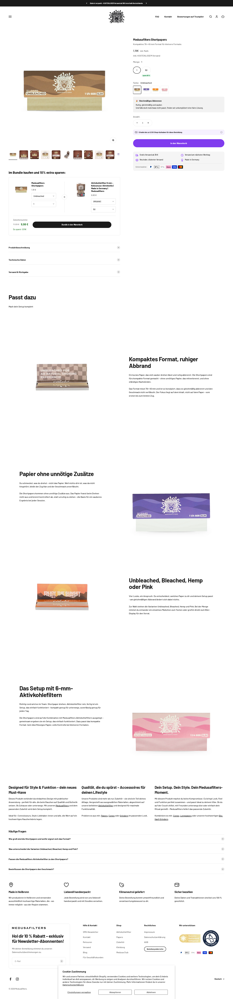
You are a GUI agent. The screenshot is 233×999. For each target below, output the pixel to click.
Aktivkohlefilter (123, 932)
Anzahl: (136, 116)
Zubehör (120, 942)
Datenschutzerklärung (73, 984)
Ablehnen (151, 992)
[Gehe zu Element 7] (77, 155)
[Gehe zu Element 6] (67, 155)
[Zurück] (86, 3)
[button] (221, 132)
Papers (119, 937)
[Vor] (146, 3)
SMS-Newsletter (90, 932)
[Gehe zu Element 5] (56, 155)
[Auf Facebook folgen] (10, 979)
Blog (85, 952)
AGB (146, 942)
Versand (87, 947)
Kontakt (168, 16)
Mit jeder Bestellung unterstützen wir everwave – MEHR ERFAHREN (116, 3)
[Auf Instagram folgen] (17, 979)
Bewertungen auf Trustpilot (190, 16)
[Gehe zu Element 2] (23, 155)
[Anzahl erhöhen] (148, 123)
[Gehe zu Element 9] (99, 155)
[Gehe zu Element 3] (34, 155)
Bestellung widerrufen (155, 949)
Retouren (87, 942)
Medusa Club (122, 952)
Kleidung (120, 947)
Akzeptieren (115, 992)
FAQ (157, 16)
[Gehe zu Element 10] (110, 155)
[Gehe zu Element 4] (45, 155)
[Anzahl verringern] (137, 123)
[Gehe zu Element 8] (88, 155)
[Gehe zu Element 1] (13, 155)
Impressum (149, 932)
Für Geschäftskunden (93, 957)
